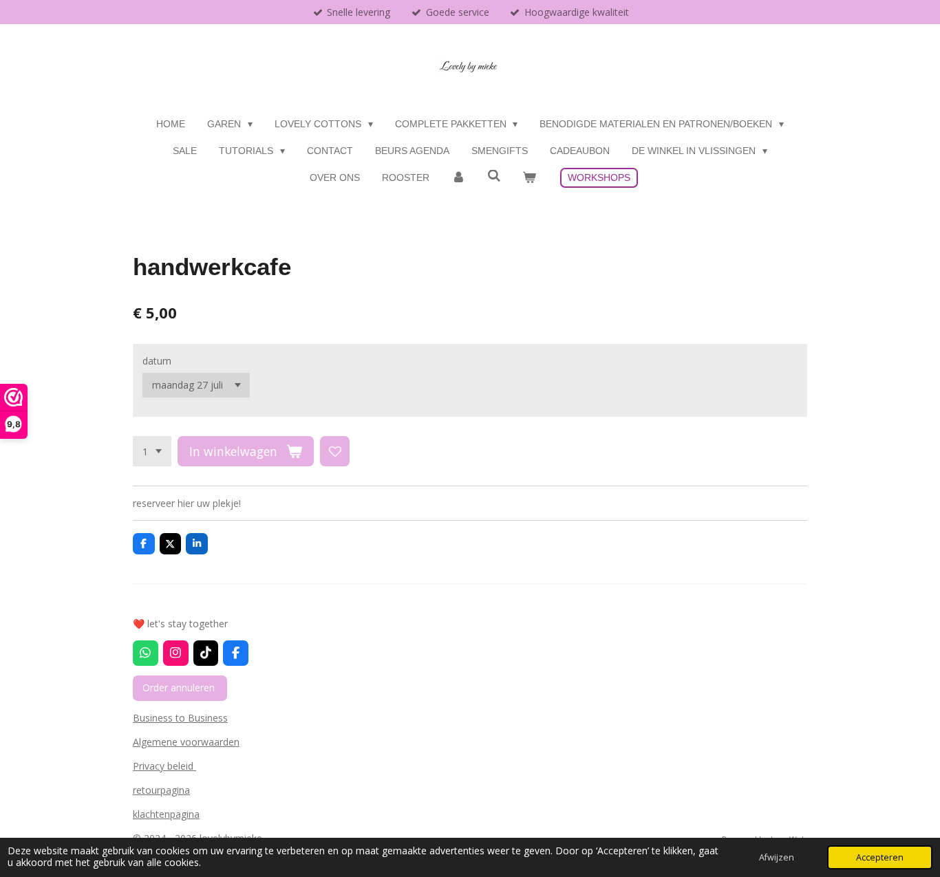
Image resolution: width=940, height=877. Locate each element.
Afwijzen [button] (776, 857)
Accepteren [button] (880, 857)
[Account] (458, 178)
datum (156, 360)
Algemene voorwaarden (186, 741)
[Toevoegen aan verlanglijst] (335, 451)
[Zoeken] (494, 176)
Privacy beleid (164, 765)
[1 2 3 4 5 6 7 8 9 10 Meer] (152, 451)
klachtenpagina (166, 814)
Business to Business (180, 717)
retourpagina (161, 790)
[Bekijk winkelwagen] (529, 178)
